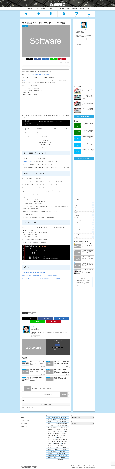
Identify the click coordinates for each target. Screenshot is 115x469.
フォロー (58, 344)
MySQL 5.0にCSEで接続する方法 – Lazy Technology (33, 272)
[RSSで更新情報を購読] (39, 336)
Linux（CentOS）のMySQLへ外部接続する (40, 74)
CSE (30, 313)
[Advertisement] (46, 105)
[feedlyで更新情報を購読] (37, 336)
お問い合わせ (24, 423)
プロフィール (24, 417)
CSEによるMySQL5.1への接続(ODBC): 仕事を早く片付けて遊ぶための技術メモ (39, 275)
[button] (93, 44)
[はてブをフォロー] (35, 336)
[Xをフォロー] (31, 336)
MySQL (34, 313)
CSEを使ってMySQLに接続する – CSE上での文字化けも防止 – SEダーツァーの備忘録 (40, 278)
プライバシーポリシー (26, 420)
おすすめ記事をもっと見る (83, 116)
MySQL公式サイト (26, 161)
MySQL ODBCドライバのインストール (46, 142)
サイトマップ (24, 426)
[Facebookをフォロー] (33, 336)
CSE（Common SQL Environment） (30, 80)
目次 (44, 140)
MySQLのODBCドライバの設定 (45, 144)
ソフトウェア (25, 313)
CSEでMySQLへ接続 (43, 145)
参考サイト (41, 147)
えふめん (33, 326)
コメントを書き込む (46, 404)
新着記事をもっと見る (83, 158)
